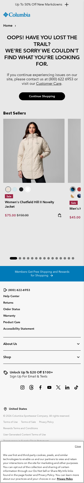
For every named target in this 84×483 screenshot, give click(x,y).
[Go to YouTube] (49, 389)
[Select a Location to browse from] (5, 409)
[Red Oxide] (79, 189)
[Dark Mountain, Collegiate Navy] (79, 196)
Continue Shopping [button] (42, 96)
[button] (13, 258)
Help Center (11, 296)
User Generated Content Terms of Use (24, 434)
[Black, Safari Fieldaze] (21, 189)
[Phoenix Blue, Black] (73, 189)
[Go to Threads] (31, 389)
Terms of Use (10, 421)
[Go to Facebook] (40, 389)
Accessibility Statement (18, 328)
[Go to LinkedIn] (67, 389)
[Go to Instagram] (22, 389)
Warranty (9, 315)
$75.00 (11, 215)
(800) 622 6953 (61, 79)
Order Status (11, 309)
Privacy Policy (46, 421)
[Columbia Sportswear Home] (16, 14)
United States (18, 409)
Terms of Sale (28, 421)
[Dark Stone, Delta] (73, 196)
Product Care (11, 322)
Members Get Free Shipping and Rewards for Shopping (42, 273)
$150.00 (23, 215)
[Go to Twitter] (58, 389)
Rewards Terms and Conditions (20, 428)
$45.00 (75, 217)
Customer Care (48, 83)
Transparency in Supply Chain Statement (26, 440)
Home (8, 25)
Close (78, 446)
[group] (42, 374)
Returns (8, 302)
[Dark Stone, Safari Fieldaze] (34, 151)
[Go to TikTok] (76, 389)
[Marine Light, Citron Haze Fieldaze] (15, 189)
